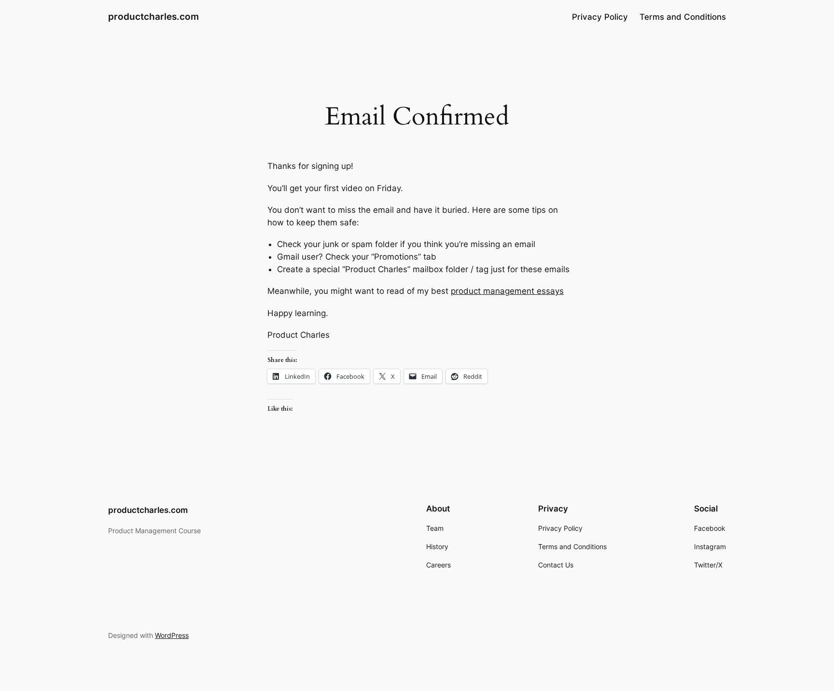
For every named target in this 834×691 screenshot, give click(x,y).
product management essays (507, 291)
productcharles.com (153, 16)
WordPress (172, 635)
